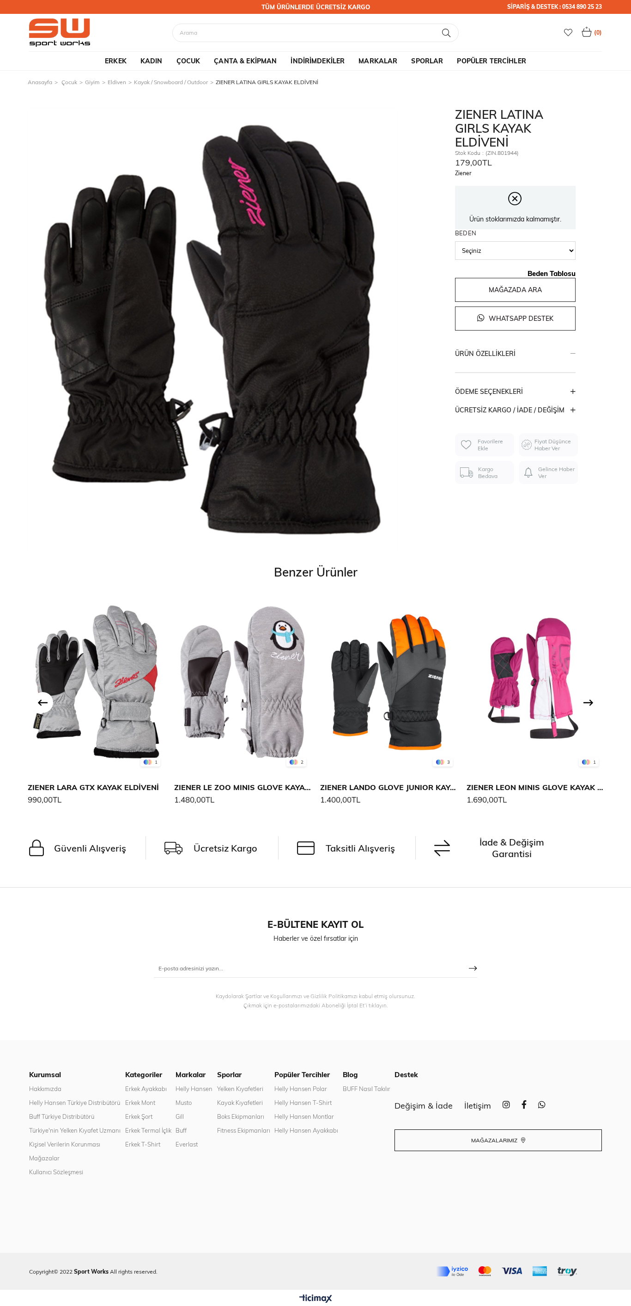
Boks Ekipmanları (240, 1116)
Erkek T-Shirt (142, 1144)
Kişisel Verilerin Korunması (64, 1144)
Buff (181, 1130)
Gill (180, 1116)
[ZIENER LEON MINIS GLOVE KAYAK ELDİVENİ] (535, 682)
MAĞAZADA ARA (515, 290)
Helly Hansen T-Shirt (303, 1102)
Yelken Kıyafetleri (240, 1088)
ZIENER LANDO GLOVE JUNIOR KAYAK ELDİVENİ (388, 787)
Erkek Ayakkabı (146, 1088)
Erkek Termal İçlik (148, 1130)
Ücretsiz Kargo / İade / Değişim (509, 410)
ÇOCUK (188, 61)
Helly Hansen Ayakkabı (306, 1130)
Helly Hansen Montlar (304, 1116)
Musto (184, 1102)
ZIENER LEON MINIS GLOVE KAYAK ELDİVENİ (535, 787)
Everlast (187, 1144)
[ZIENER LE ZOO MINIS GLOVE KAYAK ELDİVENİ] (242, 682)
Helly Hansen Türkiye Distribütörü (74, 1102)
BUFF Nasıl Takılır (366, 1088)
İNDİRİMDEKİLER (318, 61)
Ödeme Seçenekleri (489, 391)
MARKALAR (377, 61)
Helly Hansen (194, 1088)
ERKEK (116, 61)
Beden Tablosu (552, 273)
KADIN (151, 61)
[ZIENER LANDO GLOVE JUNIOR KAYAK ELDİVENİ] (388, 682)
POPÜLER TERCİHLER (491, 61)
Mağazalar (44, 1158)
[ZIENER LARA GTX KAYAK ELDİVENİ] (96, 682)
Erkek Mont (140, 1102)
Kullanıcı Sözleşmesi (56, 1172)
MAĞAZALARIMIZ (495, 1140)
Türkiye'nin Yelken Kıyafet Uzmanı (75, 1130)
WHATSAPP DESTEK (520, 318)
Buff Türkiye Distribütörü (61, 1116)
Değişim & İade (423, 1105)
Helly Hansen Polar (300, 1088)
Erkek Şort (138, 1116)
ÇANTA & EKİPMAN (245, 61)
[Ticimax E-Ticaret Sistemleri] (315, 1299)
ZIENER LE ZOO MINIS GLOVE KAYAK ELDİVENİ (242, 787)
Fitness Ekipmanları (243, 1130)
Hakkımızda (45, 1088)
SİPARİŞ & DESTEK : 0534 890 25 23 (554, 6)
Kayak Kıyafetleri (240, 1102)
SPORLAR (427, 61)
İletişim (477, 1105)
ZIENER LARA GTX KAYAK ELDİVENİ (93, 787)
